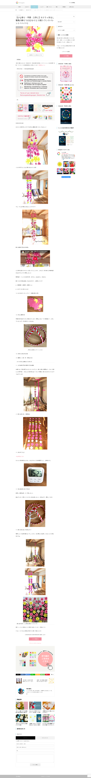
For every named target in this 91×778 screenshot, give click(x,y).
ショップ (41, 6)
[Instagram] (71, 2)
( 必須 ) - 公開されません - (22, 747)
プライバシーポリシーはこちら (35, 643)
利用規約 (64, 6)
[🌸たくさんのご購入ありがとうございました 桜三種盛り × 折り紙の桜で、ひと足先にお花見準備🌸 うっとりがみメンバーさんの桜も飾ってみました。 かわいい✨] (72, 164)
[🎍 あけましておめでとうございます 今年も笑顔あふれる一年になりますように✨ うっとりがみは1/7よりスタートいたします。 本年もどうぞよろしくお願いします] (72, 171)
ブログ (34, 6)
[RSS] (74, 2)
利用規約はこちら (41, 65)
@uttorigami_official (65, 153)
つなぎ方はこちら (20, 456)
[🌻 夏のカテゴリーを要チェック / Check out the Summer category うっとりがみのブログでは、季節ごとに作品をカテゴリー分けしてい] (60, 164)
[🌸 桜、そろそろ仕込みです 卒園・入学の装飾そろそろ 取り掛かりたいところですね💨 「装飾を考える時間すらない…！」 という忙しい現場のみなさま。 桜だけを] (66, 171)
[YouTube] (73, 2)
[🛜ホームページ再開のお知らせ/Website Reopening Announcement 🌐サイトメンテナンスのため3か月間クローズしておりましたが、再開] (66, 164)
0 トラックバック (45, 737)
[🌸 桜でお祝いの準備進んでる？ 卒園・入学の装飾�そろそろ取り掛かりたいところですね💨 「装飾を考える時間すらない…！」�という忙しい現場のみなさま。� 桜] (60, 171)
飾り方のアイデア (19, 27)
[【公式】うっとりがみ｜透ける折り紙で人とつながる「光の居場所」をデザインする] (20, 2)
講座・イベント (49, 6)
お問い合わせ (71, 6)
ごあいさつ (27, 6)
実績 (56, 6)
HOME (19, 6)
